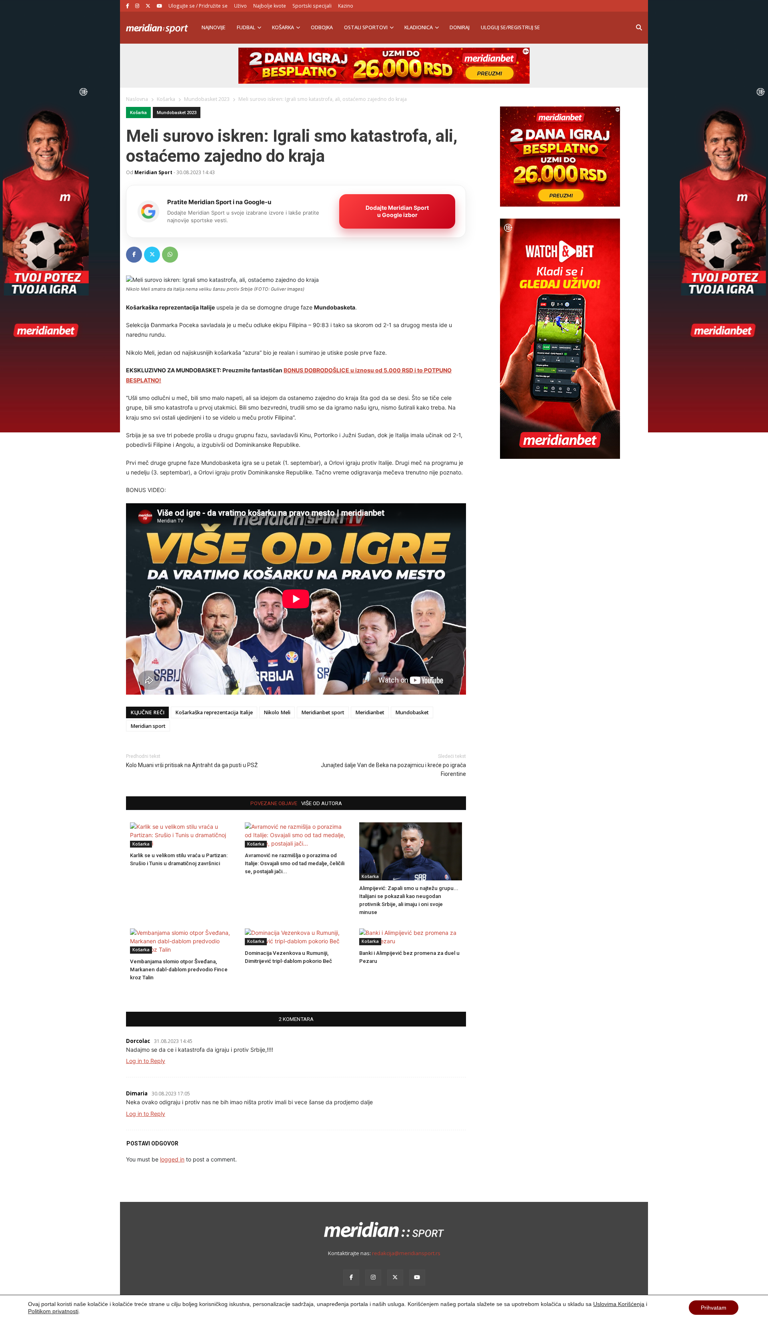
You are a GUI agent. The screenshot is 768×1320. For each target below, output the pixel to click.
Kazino (345, 5)
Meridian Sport (153, 172)
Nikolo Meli (277, 712)
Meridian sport (148, 726)
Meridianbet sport (322, 712)
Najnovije (214, 27)
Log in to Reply (145, 1060)
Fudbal (246, 27)
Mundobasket (412, 712)
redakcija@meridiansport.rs (406, 1253)
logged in (172, 1159)
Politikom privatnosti (53, 1311)
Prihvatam (713, 1307)
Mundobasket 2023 (176, 112)
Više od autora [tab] (321, 803)
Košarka (283, 27)
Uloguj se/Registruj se (510, 27)
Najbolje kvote (269, 5)
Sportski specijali (312, 5)
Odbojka (322, 27)
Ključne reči (147, 712)
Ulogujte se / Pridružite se (198, 5)
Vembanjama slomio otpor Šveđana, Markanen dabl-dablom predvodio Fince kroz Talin (179, 969)
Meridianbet (369, 712)
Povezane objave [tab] (273, 803)
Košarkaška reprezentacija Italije (214, 712)
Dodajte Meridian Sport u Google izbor (397, 211)
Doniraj (460, 27)
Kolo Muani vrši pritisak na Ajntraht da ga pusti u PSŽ (192, 765)
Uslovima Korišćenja (618, 1304)
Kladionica (418, 27)
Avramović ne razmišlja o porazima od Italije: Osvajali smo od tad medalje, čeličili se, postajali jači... (294, 863)
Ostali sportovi (366, 27)
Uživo (240, 5)
